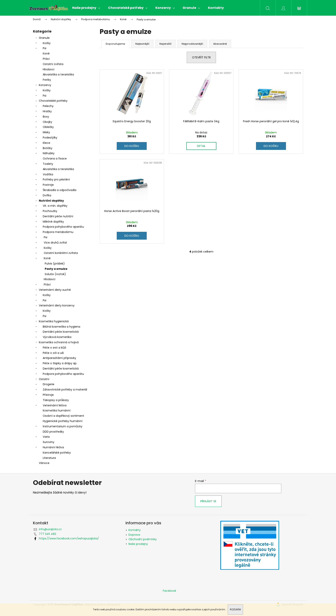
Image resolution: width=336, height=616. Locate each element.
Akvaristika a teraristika (58, 74)
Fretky (47, 80)
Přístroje (48, 395)
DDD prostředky (53, 432)
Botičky (47, 148)
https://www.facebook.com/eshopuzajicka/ (69, 538)
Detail (201, 146)
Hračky (47, 111)
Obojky (47, 122)
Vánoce (44, 463)
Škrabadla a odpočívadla (59, 190)
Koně (46, 53)
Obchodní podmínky (142, 539)
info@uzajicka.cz (50, 529)
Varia (46, 437)
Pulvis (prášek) (55, 263)
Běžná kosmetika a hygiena (61, 327)
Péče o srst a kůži (54, 348)
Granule (44, 38)
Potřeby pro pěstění (56, 179)
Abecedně (220, 44)
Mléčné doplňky (53, 222)
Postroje (48, 185)
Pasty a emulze (56, 269)
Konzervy (45, 85)
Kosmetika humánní (56, 410)
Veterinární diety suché (55, 290)
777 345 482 (47, 534)
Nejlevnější (142, 44)
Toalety (48, 164)
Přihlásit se (208, 501)
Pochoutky (50, 211)
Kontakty (134, 530)
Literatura (49, 458)
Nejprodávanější (192, 44)
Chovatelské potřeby (53, 101)
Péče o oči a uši (53, 353)
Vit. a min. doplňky (55, 206)
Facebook (169, 591)
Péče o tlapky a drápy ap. (60, 363)
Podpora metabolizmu (58, 232)
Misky (46, 132)
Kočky (47, 43)
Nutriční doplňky (51, 201)
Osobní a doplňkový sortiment (63, 416)
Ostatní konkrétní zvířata (61, 253)
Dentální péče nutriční (58, 216)
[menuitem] (86, 8)
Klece (46, 143)
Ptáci (46, 59)
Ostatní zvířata (53, 64)
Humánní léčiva (53, 447)
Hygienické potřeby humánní (62, 421)
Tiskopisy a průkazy (56, 400)
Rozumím (235, 609)
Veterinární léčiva (54, 405)
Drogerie (48, 384)
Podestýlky (50, 138)
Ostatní (44, 379)
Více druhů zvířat (55, 243)
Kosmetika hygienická (54, 321)
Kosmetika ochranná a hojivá (59, 342)
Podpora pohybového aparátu (63, 227)
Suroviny (48, 442)
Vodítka (48, 174)
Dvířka (47, 195)
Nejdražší (165, 44)
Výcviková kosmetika (57, 337)
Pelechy (48, 106)
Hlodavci (48, 69)
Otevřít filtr (201, 57)
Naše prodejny (138, 544)
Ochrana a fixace (55, 158)
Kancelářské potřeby (57, 453)
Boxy (46, 117)
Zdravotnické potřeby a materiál (65, 389)
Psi (44, 48)
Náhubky (49, 153)
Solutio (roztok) (55, 274)
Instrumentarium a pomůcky (62, 426)
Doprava (134, 535)
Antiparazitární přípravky (59, 358)
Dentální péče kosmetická (61, 332)
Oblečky (48, 127)
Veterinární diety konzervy (57, 305)
